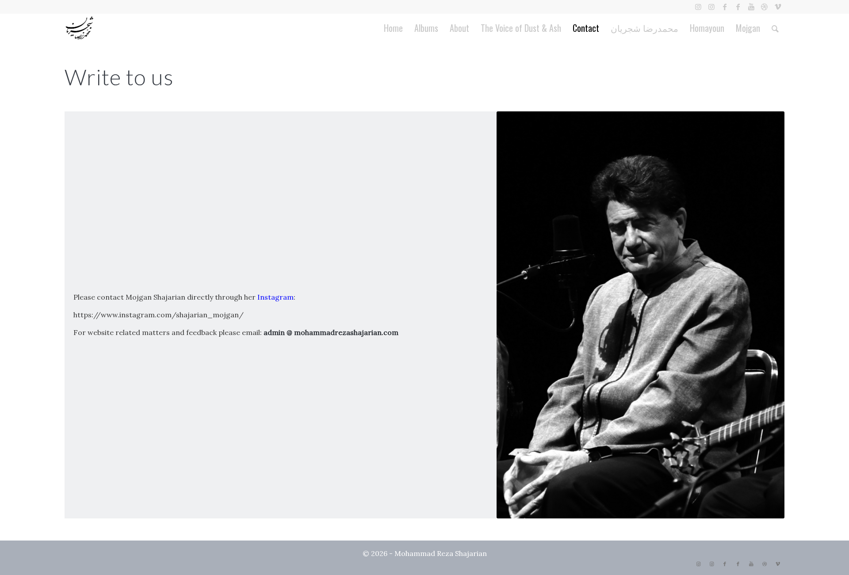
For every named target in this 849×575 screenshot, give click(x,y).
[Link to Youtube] (751, 6)
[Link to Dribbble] (764, 6)
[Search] (775, 27)
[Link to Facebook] (724, 6)
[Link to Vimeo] (777, 6)
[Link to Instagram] (698, 6)
